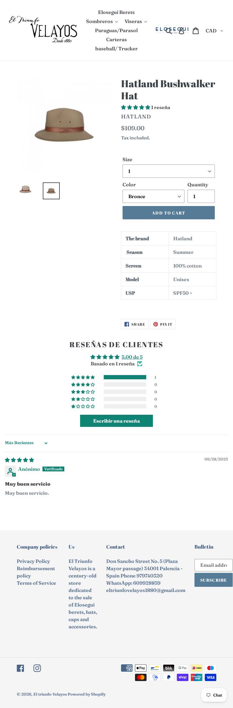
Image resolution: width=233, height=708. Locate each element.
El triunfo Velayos (50, 694)
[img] (19, 460)
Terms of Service (36, 583)
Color (129, 184)
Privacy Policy (33, 561)
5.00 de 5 (132, 357)
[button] (136, 107)
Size (127, 159)
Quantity (197, 184)
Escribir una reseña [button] (116, 421)
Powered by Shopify (87, 694)
